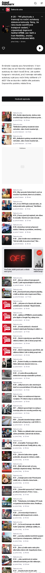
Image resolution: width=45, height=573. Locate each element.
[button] (35, 3)
